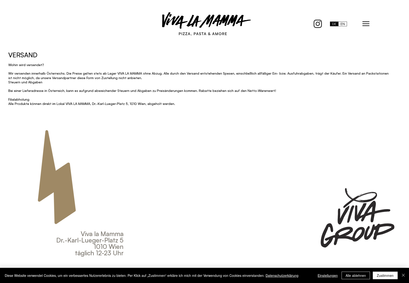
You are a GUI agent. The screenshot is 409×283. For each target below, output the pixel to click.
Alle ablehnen (356, 275)
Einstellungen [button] (328, 275)
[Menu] (366, 24)
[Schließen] (403, 275)
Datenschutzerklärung (282, 275)
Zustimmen (385, 275)
